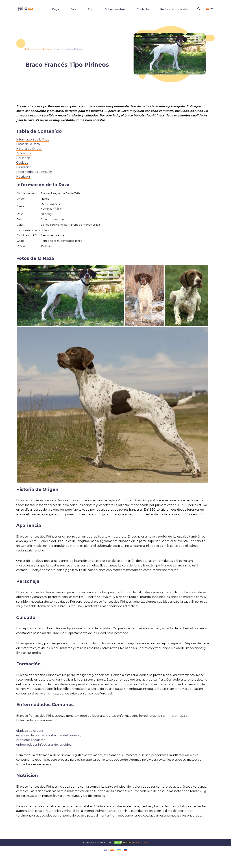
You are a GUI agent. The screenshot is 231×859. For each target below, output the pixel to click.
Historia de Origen (29, 148)
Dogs (55, 9)
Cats (73, 9)
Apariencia (23, 153)
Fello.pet (29, 49)
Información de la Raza (32, 139)
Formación (24, 167)
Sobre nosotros (115, 9)
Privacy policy (140, 842)
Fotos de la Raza (28, 144)
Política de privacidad (174, 9)
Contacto (143, 9)
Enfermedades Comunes (34, 172)
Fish (90, 9)
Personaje (23, 158)
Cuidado (22, 162)
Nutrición (23, 176)
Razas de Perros (44, 49)
